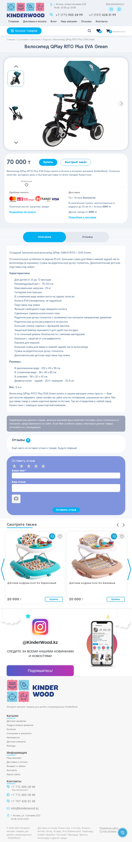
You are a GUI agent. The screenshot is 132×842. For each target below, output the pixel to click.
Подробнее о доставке (82, 217)
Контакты (102, 21)
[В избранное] (60, 536)
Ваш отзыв (19, 482)
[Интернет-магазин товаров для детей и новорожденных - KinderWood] (26, 16)
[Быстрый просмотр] (52, 536)
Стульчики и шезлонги (19, 733)
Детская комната (16, 741)
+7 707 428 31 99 (23, 801)
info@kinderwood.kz (25, 808)
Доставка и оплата (34, 21)
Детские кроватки (16, 721)
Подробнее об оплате (22, 211)
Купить (48, 162)
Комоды (11, 745)
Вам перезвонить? (115, 4)
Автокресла (13, 737)
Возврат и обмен (16, 766)
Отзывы (86, 21)
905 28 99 (69, 15)
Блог (54, 21)
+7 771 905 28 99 (23, 787)
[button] (121, 103)
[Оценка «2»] (22, 466)
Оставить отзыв (66, 510)
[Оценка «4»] (37, 466)
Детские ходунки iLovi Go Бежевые (92, 583)
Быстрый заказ (76, 162)
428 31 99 (102, 15)
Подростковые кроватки (20, 725)
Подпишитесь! (40, 671)
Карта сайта (13, 774)
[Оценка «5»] (44, 466)
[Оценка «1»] (15, 466)
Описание (44, 237)
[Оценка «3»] (30, 466)
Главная (13, 21)
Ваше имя (19, 470)
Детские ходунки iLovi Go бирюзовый (31, 583)
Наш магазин (69, 21)
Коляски (11, 729)
